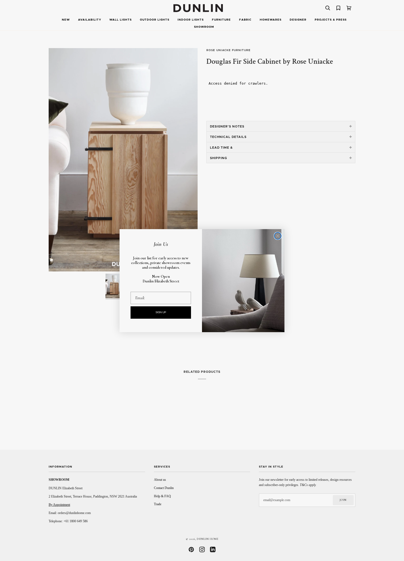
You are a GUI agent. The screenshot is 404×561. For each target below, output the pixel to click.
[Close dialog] (277, 235)
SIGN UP (161, 312)
